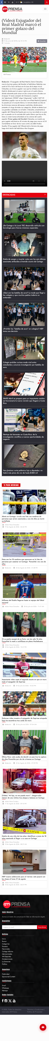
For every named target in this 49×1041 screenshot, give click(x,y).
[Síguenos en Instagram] (5, 2)
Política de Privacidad (34, 1012)
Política (4, 964)
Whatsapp (5, 988)
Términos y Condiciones (35, 1009)
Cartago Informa (7, 951)
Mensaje (5, 990)
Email (4, 985)
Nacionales (6, 949)
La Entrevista (6, 961)
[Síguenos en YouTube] (12, 2)
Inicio (4, 939)
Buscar (4, 941)
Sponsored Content (8, 976)
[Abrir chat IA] (43, 1027)
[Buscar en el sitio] (47, 2)
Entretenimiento (7, 959)
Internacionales (7, 954)
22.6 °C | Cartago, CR (25, 2)
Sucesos (5, 946)
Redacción (7, 39)
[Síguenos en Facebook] (1, 2)
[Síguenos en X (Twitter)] (9, 2)
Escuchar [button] (42, 41)
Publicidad (5, 974)
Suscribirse (42, 927)
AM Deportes (6, 956)
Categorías (5, 944)
